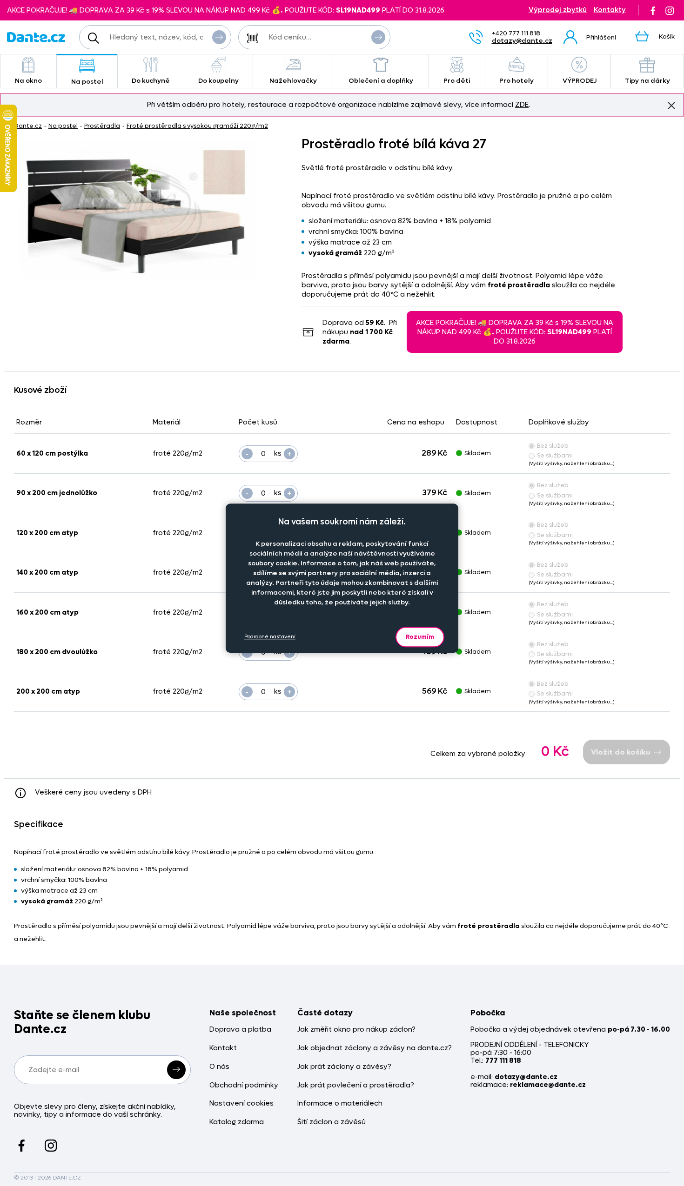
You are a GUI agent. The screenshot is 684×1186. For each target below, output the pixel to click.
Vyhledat (219, 37)
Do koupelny (218, 80)
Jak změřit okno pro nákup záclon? (356, 1030)
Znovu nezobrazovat (671, 105)
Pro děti (456, 80)
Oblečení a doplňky (381, 80)
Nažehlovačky (293, 80)
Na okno (28, 80)
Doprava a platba (240, 1030)
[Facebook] (652, 10)
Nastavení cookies (241, 1103)
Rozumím (420, 637)
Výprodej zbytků (558, 10)
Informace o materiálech (339, 1103)
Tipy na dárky (647, 80)
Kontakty (610, 10)
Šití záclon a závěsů (331, 1122)
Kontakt (223, 1048)
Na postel (87, 81)
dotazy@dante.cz (522, 40)
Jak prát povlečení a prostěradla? (355, 1085)
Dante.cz (28, 126)
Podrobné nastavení (269, 636)
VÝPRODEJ (580, 80)
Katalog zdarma (236, 1122)
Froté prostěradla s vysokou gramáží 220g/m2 (197, 126)
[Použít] (378, 37)
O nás (219, 1067)
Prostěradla (102, 126)
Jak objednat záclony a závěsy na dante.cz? (374, 1048)
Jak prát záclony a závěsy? (344, 1067)
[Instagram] (669, 10)
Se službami (555, 455)
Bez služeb (553, 446)
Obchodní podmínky (243, 1085)
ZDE (522, 104)
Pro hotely (516, 80)
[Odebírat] (176, 1069)
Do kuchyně (151, 80)
